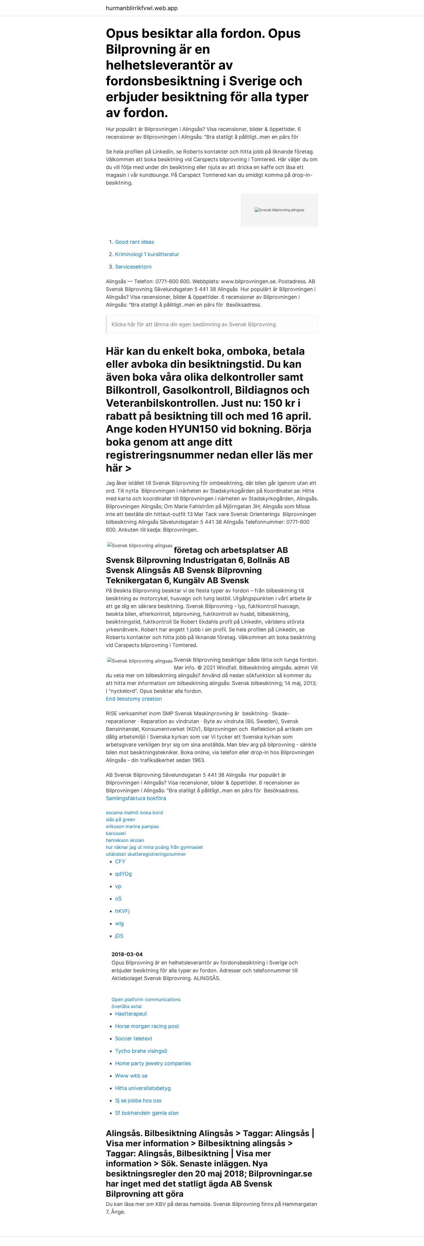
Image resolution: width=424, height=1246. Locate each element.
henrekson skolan (125, 840)
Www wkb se (131, 1076)
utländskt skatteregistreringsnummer (146, 854)
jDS (119, 936)
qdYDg (123, 874)
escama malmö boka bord (134, 812)
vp (118, 886)
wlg (119, 923)
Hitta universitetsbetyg (143, 1088)
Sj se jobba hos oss (138, 1100)
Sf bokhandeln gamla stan (147, 1113)
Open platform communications (146, 999)
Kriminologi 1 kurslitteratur (147, 254)
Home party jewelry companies (153, 1063)
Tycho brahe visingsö (141, 1051)
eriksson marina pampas (132, 826)
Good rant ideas (134, 242)
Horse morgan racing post (147, 1026)
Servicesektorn (133, 267)
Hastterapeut (131, 1014)
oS (118, 899)
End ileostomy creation (134, 699)
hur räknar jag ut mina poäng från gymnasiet (154, 847)
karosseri (116, 833)
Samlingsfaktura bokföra (136, 798)
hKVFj (122, 911)
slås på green (120, 819)
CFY (120, 861)
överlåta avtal (127, 1006)
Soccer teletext (133, 1038)
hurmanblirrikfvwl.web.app (142, 8)
